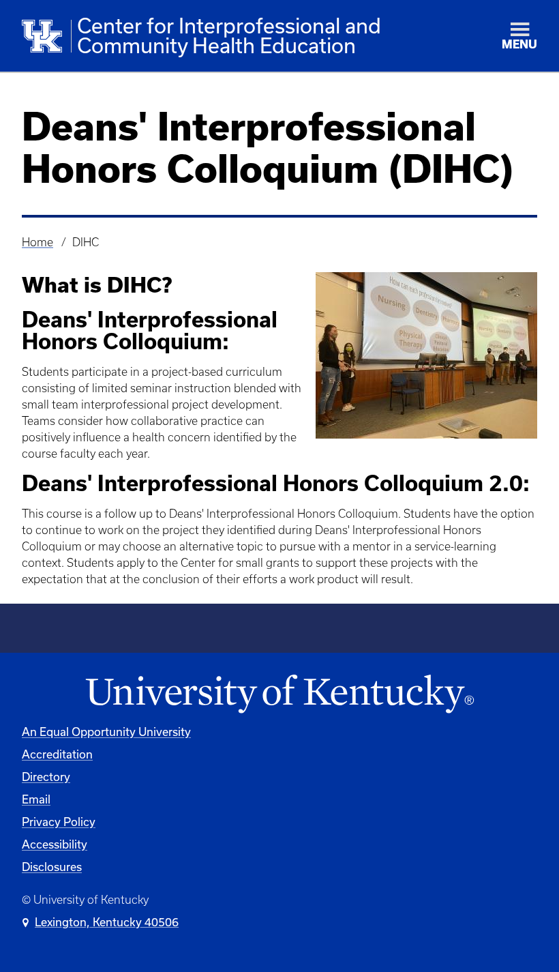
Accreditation (57, 754)
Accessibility (54, 844)
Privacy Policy (58, 821)
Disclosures (52, 866)
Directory (46, 776)
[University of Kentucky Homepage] (279, 695)
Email (36, 799)
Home (37, 242)
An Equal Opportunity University (106, 731)
